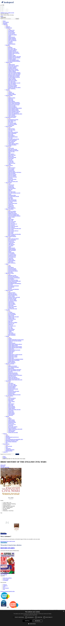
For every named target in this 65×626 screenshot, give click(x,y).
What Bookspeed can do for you (12, 437)
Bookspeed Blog (9, 450)
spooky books (11, 205)
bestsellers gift (11, 54)
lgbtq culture (10, 121)
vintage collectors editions (13, 143)
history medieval (11, 227)
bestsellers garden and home (13, 53)
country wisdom (11, 217)
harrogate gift (10, 390)
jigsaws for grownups (12, 176)
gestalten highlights (12, 38)
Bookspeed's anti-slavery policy (12, 440)
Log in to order (4, 533)
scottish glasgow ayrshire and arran (15, 354)
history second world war (13, 230)
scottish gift (10, 204)
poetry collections (11, 141)
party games (10, 180)
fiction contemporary (12, 133)
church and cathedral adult (13, 214)
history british (11, 219)
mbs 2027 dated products (13, 276)
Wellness (7, 416)
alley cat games (11, 168)
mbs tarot (10, 288)
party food (10, 159)
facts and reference (12, 188)
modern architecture (12, 39)
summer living (11, 259)
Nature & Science (9, 290)
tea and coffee (11, 162)
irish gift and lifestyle (12, 269)
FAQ (7, 442)
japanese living (11, 252)
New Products (6, 22)
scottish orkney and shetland (13, 360)
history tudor (10, 233)
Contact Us (5, 451)
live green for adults (12, 123)
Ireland (7, 264)
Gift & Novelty (9, 182)
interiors (9, 251)
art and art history (11, 32)
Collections (5, 24)
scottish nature (11, 307)
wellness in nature (11, 430)
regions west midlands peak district (15, 113)
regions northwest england (13, 110)
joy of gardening (11, 253)
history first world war (12, 223)
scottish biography (11, 343)
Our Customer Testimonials (11, 441)
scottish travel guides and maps (14, 409)
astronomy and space (12, 293)
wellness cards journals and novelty (15, 379)
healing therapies (11, 421)
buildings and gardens (12, 213)
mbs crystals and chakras (13, 280)
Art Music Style (9, 27)
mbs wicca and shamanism (13, 289)
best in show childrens (12, 49)
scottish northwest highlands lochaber (15, 359)
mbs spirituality (11, 286)
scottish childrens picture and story (15, 346)
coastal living (10, 243)
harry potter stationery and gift (14, 82)
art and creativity (11, 33)
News (7, 447)
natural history (11, 301)
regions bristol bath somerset (13, 102)
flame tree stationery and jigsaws (14, 172)
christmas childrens (12, 71)
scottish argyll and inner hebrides (14, 340)
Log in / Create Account (9, 12)
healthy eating (11, 156)
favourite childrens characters (14, 77)
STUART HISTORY (5, 467)
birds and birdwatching (12, 294)
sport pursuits (10, 410)
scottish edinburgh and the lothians (15, 347)
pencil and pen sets (12, 376)
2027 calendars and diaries (13, 367)
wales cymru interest (12, 116)
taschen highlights (11, 43)
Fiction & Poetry (9, 126)
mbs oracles (10, 284)
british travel (10, 98)
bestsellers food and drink (13, 51)
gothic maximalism (12, 250)
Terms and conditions (7, 577)
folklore (9, 190)
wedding (10, 331)
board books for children (13, 69)
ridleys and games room (13, 181)
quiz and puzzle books (12, 203)
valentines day (11, 206)
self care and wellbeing (12, 426)
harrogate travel (11, 393)
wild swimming (11, 414)
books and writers (11, 129)
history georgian (11, 225)
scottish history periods (12, 356)
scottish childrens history (13, 345)
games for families (11, 78)
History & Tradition (9, 208)
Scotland (7, 336)
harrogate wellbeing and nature (14, 394)
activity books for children (13, 65)
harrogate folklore (11, 387)
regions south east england (13, 112)
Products (5, 457)
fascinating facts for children (13, 76)
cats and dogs (11, 186)
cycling (9, 402)
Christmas (8, 89)
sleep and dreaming (12, 427)
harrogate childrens (12, 386)
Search (2, 18)
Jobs (4, 589)
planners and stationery (12, 377)
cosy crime (10, 131)
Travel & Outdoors (9, 395)
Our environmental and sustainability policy (14, 439)
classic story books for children (14, 73)
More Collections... (12, 88)
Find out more (3, 541)
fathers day (10, 189)
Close (7, 25)
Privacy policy (6, 579)
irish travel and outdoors (13, 270)
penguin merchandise (12, 140)
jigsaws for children (12, 175)
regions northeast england (13, 109)
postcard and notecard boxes (13, 378)
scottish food (10, 160)
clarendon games (11, 171)
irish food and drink (12, 157)
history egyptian (11, 222)
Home (4, 21)
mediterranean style (12, 255)
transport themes (11, 413)
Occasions (8, 309)
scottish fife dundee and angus (14, 349)
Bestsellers (5, 23)
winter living (10, 261)
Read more (39, 614)
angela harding (11, 31)
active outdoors (11, 399)
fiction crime (10, 134)
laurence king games (12, 179)
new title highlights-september (14, 61)
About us (5, 433)
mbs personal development (13, 285)
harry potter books (11, 81)
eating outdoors (11, 153)
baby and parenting (12, 239)
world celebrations (11, 333)
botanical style (11, 241)
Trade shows (8, 448)
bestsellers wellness (12, 58)
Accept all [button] (27, 620)
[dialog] (32, 618)
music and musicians (12, 40)
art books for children (12, 34)
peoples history (11, 125)
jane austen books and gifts (13, 139)
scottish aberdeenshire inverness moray (16, 339)
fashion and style (11, 37)
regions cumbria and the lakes (14, 103)
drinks (9, 152)
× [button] (63, 611)
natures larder (11, 158)
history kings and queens (13, 226)
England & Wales (9, 95)
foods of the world (11, 155)
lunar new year (11, 323)
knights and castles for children (14, 87)
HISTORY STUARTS (8, 548)
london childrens (11, 101)
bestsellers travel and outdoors (14, 57)
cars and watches (11, 242)
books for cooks (11, 151)
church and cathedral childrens (14, 72)
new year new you (12, 257)
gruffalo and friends (12, 79)
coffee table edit (11, 244)
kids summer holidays (12, 86)
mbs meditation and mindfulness (14, 283)
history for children (12, 84)
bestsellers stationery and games (14, 56)
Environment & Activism (11, 117)
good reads (10, 137)
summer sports (11, 411)
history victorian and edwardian (14, 234)
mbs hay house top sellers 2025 (14, 281)
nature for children (11, 304)
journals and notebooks (12, 372)
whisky (9, 164)
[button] (32, 623)
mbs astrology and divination (14, 277)
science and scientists (12, 306)
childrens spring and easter (13, 70)
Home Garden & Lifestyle (11, 236)
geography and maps (12, 298)
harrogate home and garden (13, 391)
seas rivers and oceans (12, 308)
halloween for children (12, 80)
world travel (10, 415)
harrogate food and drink (13, 388)
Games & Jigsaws (9, 165)
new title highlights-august (13, 59)
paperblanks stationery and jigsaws (15, 375)
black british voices (12, 120)
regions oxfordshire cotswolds (14, 111)
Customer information (10, 449)
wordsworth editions (12, 144)
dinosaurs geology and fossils (14, 74)
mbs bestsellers (11, 278)
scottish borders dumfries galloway (15, 344)
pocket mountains (11, 407)
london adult (10, 100)
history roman (11, 229)
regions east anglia (11, 105)
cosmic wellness (11, 419)
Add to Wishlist (4, 542)
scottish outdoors (11, 361)
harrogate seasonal (11, 392)
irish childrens (11, 267)
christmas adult (11, 93)
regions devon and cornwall (13, 104)
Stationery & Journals (10, 363)
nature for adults (11, 302)
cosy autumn (10, 245)
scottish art (10, 42)
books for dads (11, 315)
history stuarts (11, 231)
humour (9, 194)
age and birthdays (11, 313)
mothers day (10, 324)
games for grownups (12, 174)
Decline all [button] (37, 620)
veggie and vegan (11, 163)
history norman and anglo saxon (14, 228)
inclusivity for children (12, 85)
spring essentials (11, 329)
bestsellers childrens (12, 50)
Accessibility (5, 580)
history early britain (12, 221)
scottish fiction (11, 142)
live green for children (12, 124)
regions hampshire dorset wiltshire (15, 108)
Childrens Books (9, 62)
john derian (10, 178)
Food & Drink (8, 145)
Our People (8, 438)
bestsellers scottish (11, 55)
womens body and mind (13, 432)
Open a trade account (10, 541)
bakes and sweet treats (12, 149)
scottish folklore (11, 351)
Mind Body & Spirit (10, 273)
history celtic (10, 220)
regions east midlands (12, 106)
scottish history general (12, 355)
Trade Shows (8, 380)
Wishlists (2, 12)
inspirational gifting (12, 195)
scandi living (10, 258)
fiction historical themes (13, 136)
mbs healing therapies (12, 282)
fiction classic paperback (13, 132)
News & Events (6, 443)
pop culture (10, 41)
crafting (9, 35)
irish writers (10, 272)
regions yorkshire (11, 115)
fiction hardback (11, 135)
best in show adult (11, 48)
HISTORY (3, 466)
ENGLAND (3, 465)
